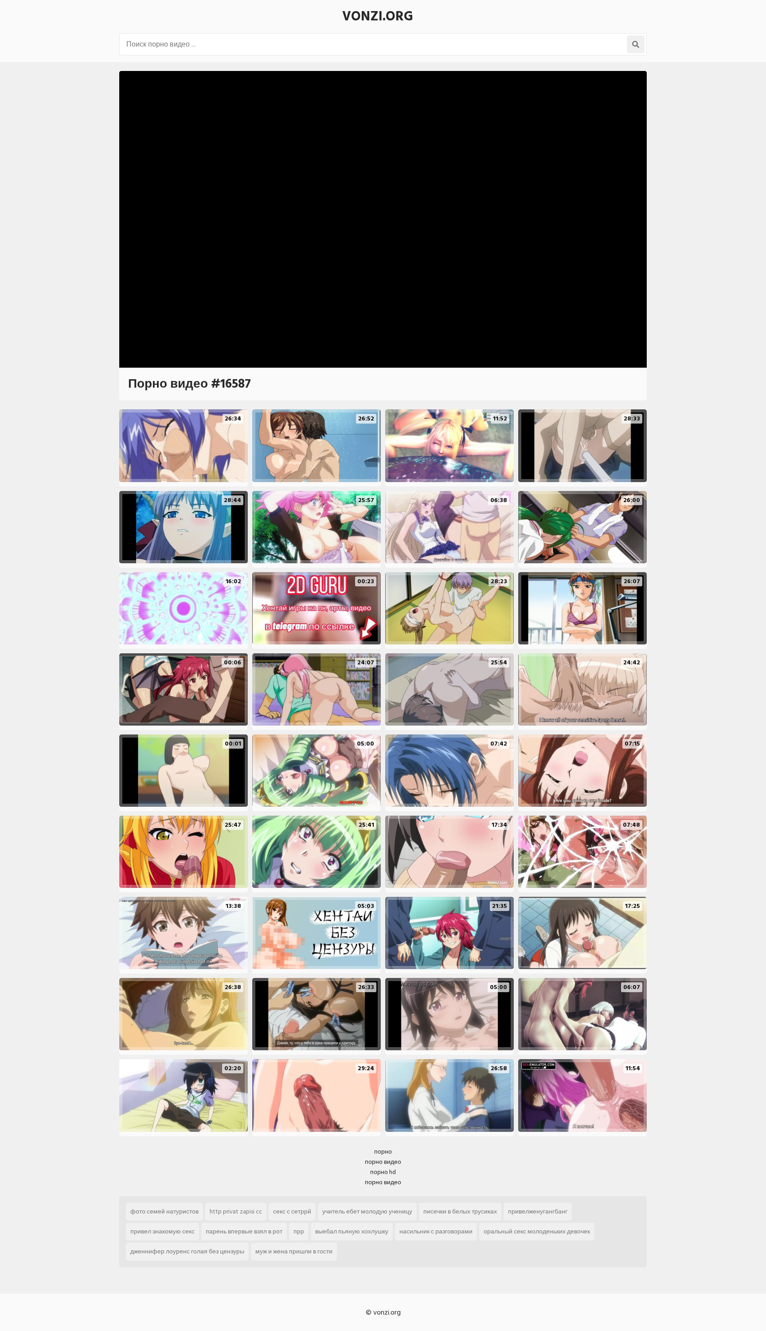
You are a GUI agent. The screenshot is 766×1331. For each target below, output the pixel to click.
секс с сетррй (292, 1211)
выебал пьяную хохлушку (351, 1231)
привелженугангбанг (537, 1211)
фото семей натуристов (164, 1211)
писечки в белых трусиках (460, 1211)
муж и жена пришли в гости (293, 1251)
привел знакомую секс (162, 1231)
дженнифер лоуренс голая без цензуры (187, 1251)
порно (383, 1151)
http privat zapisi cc (236, 1211)
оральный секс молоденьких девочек (537, 1231)
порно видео (383, 1162)
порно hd (383, 1172)
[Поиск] (636, 44)
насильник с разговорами (436, 1231)
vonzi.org (377, 16)
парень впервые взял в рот (244, 1231)
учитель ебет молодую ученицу (367, 1211)
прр (298, 1231)
